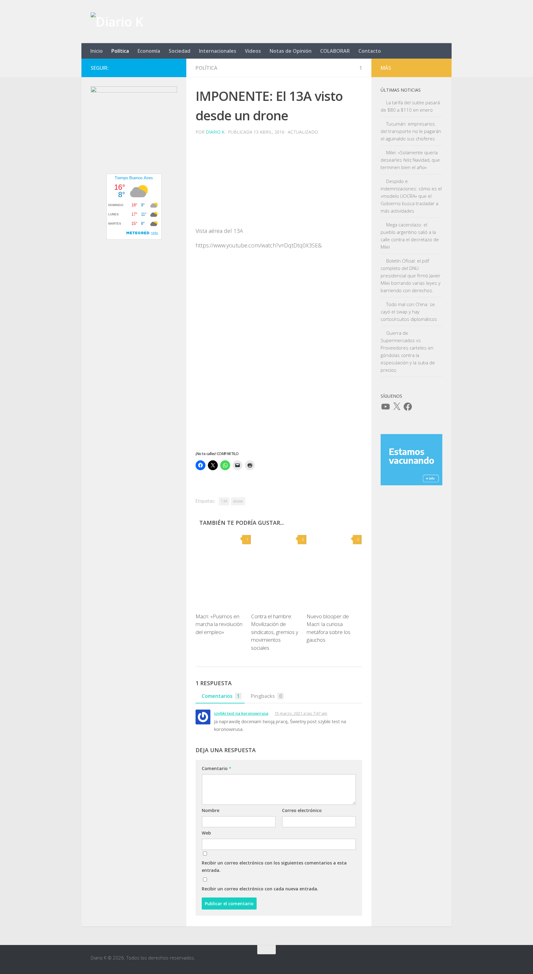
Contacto (369, 51)
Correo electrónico (302, 810)
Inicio (96, 51)
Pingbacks (266, 696)
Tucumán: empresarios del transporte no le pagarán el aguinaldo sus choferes (411, 131)
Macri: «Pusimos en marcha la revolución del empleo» (219, 624)
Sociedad (179, 51)
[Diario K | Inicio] (117, 21)
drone (238, 501)
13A (224, 501)
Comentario (216, 768)
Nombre (210, 810)
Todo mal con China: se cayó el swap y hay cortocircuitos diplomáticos (409, 311)
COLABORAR (335, 51)
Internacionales (217, 51)
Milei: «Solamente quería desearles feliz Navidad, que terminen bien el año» (410, 159)
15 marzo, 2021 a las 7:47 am (301, 713)
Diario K (215, 132)
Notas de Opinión (291, 51)
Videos (253, 51)
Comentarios (221, 696)
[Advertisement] (279, 183)
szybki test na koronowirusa (241, 713)
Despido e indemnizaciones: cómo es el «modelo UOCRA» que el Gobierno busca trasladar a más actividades (411, 196)
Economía (149, 51)
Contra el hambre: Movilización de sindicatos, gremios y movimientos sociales (274, 632)
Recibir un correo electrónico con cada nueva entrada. (260, 889)
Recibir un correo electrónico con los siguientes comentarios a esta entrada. (274, 866)
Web (206, 833)
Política (120, 51)
